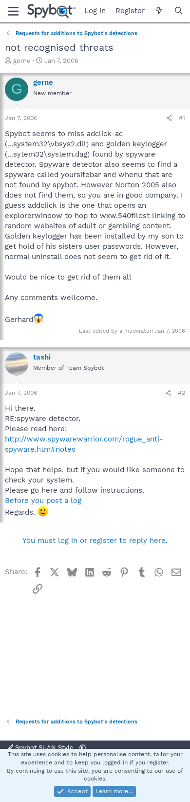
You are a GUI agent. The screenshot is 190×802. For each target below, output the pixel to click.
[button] (82, 747)
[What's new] (159, 11)
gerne (22, 60)
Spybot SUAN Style (44, 747)
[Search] (178, 11)
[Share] (169, 118)
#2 (181, 392)
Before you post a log (43, 500)
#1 (182, 118)
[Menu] (13, 11)
